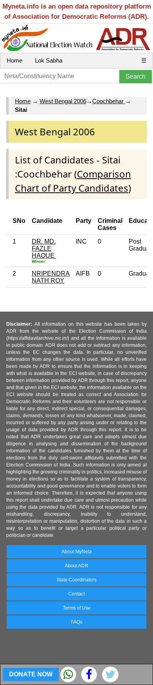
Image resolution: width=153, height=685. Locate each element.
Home (14, 60)
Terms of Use (77, 608)
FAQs (76, 622)
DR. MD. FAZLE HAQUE (44, 248)
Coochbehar (108, 101)
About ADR (76, 565)
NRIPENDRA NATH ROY (51, 277)
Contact (76, 594)
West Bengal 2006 (63, 101)
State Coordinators (76, 580)
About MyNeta (77, 551)
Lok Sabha (48, 60)
